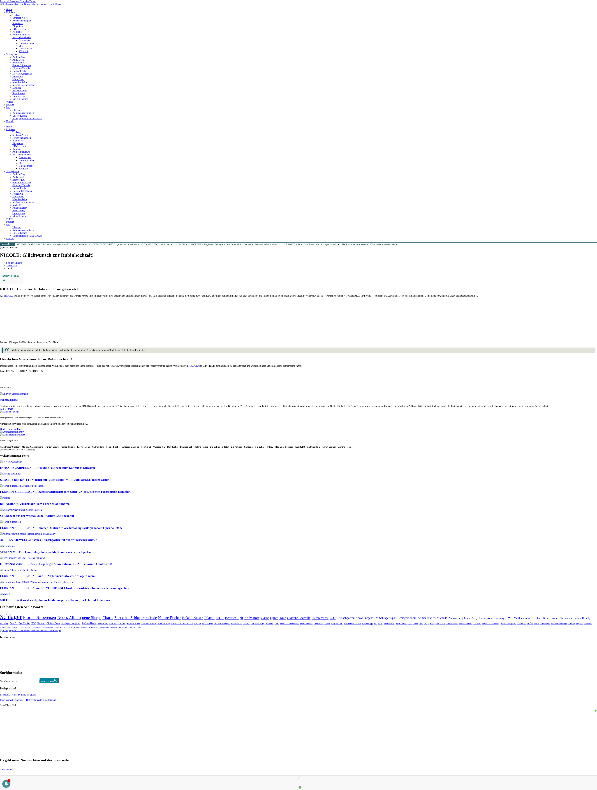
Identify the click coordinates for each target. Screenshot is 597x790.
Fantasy (269, 447)
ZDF (333, 618)
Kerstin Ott (17, 76)
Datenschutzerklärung (37, 700)
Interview (15, 627)
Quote (274, 618)
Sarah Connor (329, 447)
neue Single (91, 617)
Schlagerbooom (407, 618)
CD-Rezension (19, 29)
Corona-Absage (257, 623)
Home (9, 9)
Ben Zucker (172, 447)
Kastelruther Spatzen (10, 447)
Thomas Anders (148, 623)
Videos (9, 101)
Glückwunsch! (26, 48)
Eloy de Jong (83, 447)
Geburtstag (318, 623)
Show (359, 618)
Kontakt (10, 121)
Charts (107, 617)
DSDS (327, 623)
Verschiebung (104, 627)
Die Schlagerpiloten (219, 447)
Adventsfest (521, 623)
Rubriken (10, 12)
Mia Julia (259, 447)
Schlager (11, 616)
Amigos (197, 623)
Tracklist (477, 623)
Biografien (17, 26)
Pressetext (113, 627)
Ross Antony (18, 93)
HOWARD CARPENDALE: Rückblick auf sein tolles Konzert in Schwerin (52, 244)
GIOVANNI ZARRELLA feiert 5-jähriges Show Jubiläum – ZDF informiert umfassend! (56, 564)
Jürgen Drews (52, 447)
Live (68, 627)
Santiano (248, 447)
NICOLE (9, 295)
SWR (510, 618)
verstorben (588, 624)
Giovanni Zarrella (21, 68)
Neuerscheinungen (21, 20)
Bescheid (30, 450)
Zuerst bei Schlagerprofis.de (135, 617)
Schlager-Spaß (387, 618)
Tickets (121, 623)
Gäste (265, 618)
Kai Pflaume (75, 627)
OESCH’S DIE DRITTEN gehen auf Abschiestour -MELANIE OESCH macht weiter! (133, 244)
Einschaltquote (25, 627)
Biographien (6, 655)
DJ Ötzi (530, 623)
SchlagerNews (7, 646)
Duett (139, 627)
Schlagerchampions (70, 623)
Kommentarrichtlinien (23, 113)
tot (375, 623)
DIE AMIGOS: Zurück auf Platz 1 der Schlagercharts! (310, 244)
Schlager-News (20, 17)
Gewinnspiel (25, 40)
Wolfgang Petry (130, 627)
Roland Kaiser (19, 90)
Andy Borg (18, 59)
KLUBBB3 (300, 447)
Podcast (10, 104)
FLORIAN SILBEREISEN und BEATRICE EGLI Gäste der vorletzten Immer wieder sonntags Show (65, 588)
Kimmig (113, 623)
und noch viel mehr (21, 37)
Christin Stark (53, 623)
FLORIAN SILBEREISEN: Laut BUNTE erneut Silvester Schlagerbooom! (48, 576)
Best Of (13, 623)
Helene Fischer (19, 71)
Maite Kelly (471, 618)
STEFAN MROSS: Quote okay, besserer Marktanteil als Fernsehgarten (45, 552)
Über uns (16, 110)
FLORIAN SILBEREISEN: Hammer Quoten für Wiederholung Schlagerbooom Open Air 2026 (61, 528)
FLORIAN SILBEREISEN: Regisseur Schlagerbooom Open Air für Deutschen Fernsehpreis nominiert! (228, 244)
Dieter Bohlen (306, 623)
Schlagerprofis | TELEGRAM (27, 118)
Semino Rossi (344, 447)
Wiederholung (5, 627)
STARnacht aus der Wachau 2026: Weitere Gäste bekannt (370, 244)
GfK (277, 623)
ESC (21, 45)
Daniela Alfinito (59, 627)
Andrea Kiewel (427, 618)
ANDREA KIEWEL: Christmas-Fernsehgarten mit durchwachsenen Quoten (48, 539)
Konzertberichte (26, 43)
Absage (121, 627)
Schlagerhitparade (437, 623)
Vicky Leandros (20, 99)
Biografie (579, 624)
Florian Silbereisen (21, 65)
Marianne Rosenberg (491, 623)
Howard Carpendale (22, 73)
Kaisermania (93, 627)
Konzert (41, 623)
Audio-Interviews (21, 34)
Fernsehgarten (346, 618)
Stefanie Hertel (89, 623)
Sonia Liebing (48, 627)
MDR (220, 618)
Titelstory (17, 15)
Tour (282, 618)
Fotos (380, 623)
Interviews (17, 23)
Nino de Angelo (465, 623)
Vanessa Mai (159, 447)
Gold (421, 623)
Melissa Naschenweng (23, 85)
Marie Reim (18, 79)
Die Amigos (236, 447)
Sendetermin (545, 623)
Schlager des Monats (352, 623)
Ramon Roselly (68, 447)
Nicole (536, 623)
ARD (415, 623)
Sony (426, 623)
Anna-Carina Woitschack (182, 623)
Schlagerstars (12, 54)
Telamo (209, 618)
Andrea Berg (18, 57)
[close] (299, 777)
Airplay (4, 623)
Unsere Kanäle (19, 115)
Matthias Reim (19, 82)
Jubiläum (269, 623)
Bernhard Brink (540, 618)
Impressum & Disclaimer (12, 700)
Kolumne (17, 31)
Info (8, 107)
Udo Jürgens (18, 96)
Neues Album (69, 617)
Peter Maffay (389, 623)
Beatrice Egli (18, 62)
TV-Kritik (23, 51)
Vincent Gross (36, 627)
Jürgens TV (371, 618)
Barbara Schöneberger (559, 624)
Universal (84, 627)
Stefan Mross (320, 618)
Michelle (16, 87)
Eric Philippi (367, 623)
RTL (410, 623)
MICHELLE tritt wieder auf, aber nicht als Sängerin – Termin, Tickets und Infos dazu (55, 600)
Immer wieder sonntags (492, 618)
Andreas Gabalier (130, 447)
